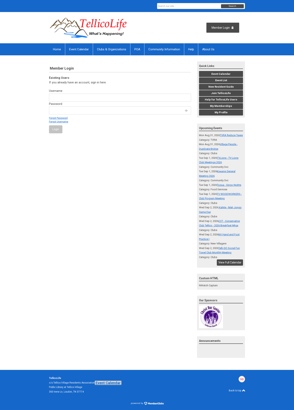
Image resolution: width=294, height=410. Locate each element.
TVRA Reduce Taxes (231, 135)
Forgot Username (58, 121)
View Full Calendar (229, 262)
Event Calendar (108, 383)
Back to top (235, 390)
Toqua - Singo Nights (229, 184)
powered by (137, 403)
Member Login (221, 27)
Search (232, 6)
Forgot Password (58, 118)
